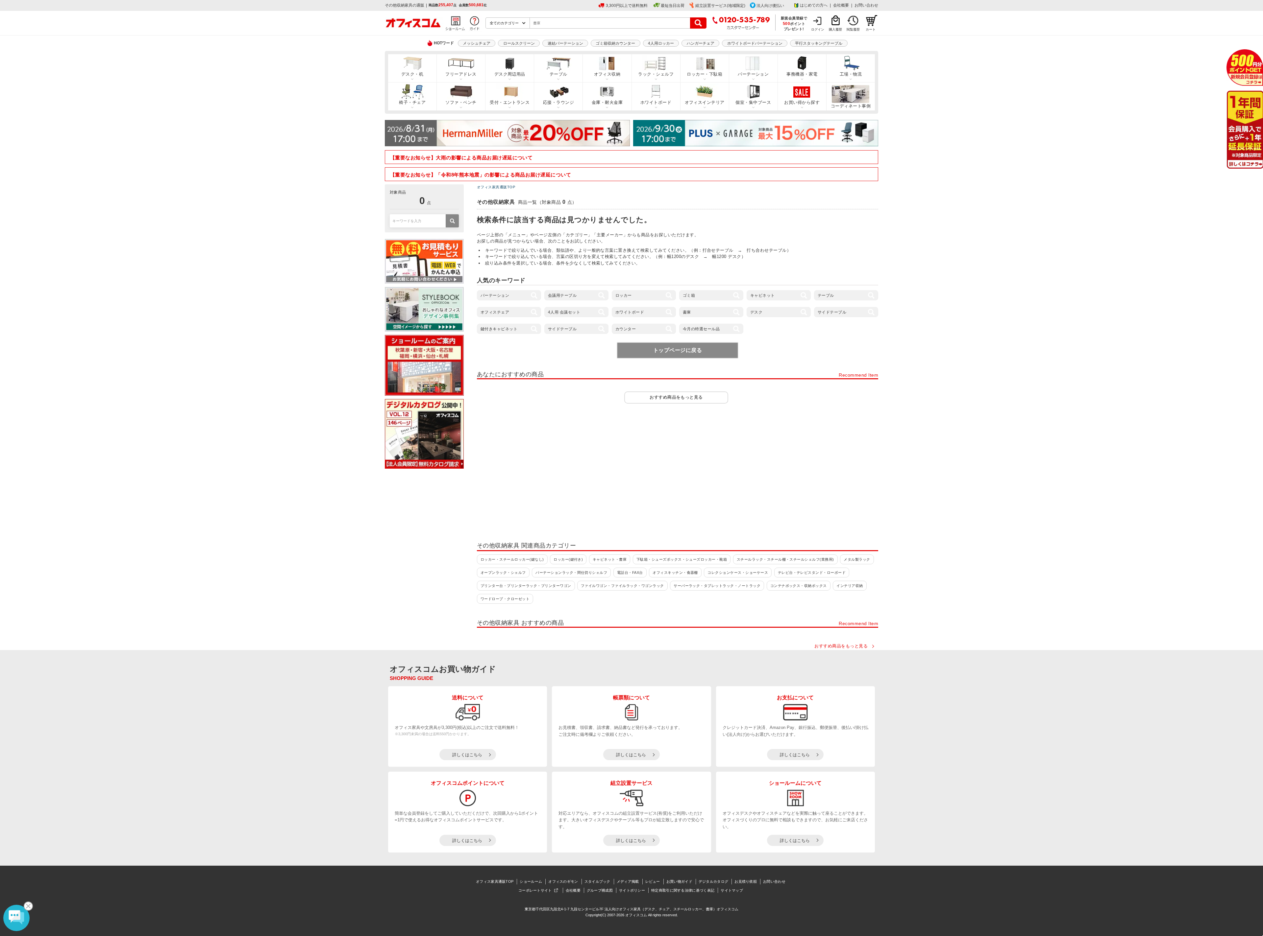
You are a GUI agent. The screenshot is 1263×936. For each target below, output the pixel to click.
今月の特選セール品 (701, 329)
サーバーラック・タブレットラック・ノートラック (717, 586)
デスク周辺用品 (509, 74)
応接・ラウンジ (558, 102)
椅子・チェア (412, 102)
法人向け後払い (770, 5)
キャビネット (762, 295)
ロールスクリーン (519, 43)
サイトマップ (732, 890)
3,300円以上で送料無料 (627, 5)
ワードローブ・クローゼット (505, 599)
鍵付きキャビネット (499, 329)
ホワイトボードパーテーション (754, 43)
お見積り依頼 (745, 881)
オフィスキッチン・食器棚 (675, 572)
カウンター (625, 329)
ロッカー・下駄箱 (704, 74)
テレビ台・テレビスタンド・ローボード (812, 572)
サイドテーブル (832, 312)
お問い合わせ (866, 5)
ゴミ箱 (689, 295)
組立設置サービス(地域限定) (720, 5)
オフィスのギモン (563, 881)
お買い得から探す (802, 102)
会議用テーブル (562, 295)
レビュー (652, 881)
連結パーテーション (565, 43)
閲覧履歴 (853, 29)
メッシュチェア (476, 43)
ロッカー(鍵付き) (568, 559)
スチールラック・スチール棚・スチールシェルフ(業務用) (785, 559)
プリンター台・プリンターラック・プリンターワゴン (526, 586)
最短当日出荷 (672, 5)
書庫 (687, 312)
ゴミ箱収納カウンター (615, 43)
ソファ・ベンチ (460, 102)
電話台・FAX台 (630, 572)
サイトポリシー (632, 890)
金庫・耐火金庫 (607, 102)
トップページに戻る (677, 350)
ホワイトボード (655, 102)
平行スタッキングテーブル (818, 43)
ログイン (817, 29)
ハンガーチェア (700, 43)
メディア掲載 (628, 881)
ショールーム (531, 881)
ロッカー (623, 295)
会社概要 (841, 5)
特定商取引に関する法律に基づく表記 (682, 890)
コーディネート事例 (851, 106)
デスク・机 (412, 74)
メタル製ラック (857, 559)
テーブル (558, 74)
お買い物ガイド (679, 881)
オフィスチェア (495, 312)
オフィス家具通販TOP (494, 881)
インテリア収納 (849, 586)
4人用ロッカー (661, 43)
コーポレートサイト (535, 890)
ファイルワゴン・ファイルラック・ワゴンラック (622, 586)
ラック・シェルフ (656, 74)
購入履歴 (835, 29)
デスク (756, 312)
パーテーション (753, 74)
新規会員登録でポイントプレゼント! (794, 23)
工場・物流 (851, 74)
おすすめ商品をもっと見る (676, 397)
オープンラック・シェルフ (503, 572)
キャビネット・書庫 (610, 559)
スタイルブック (597, 881)
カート (871, 29)
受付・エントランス (510, 102)
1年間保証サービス (1244, 130)
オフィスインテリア (705, 102)
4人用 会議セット (564, 312)
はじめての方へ (814, 5)
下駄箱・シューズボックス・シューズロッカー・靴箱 (681, 559)
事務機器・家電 (801, 74)
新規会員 (1244, 67)
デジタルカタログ (713, 881)
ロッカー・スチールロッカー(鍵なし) (512, 559)
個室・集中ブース (753, 102)
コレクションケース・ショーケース (737, 572)
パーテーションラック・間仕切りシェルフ (571, 572)
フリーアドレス (460, 74)
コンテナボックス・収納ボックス (798, 586)
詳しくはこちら (467, 754)
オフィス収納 (607, 74)
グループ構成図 (600, 890)
